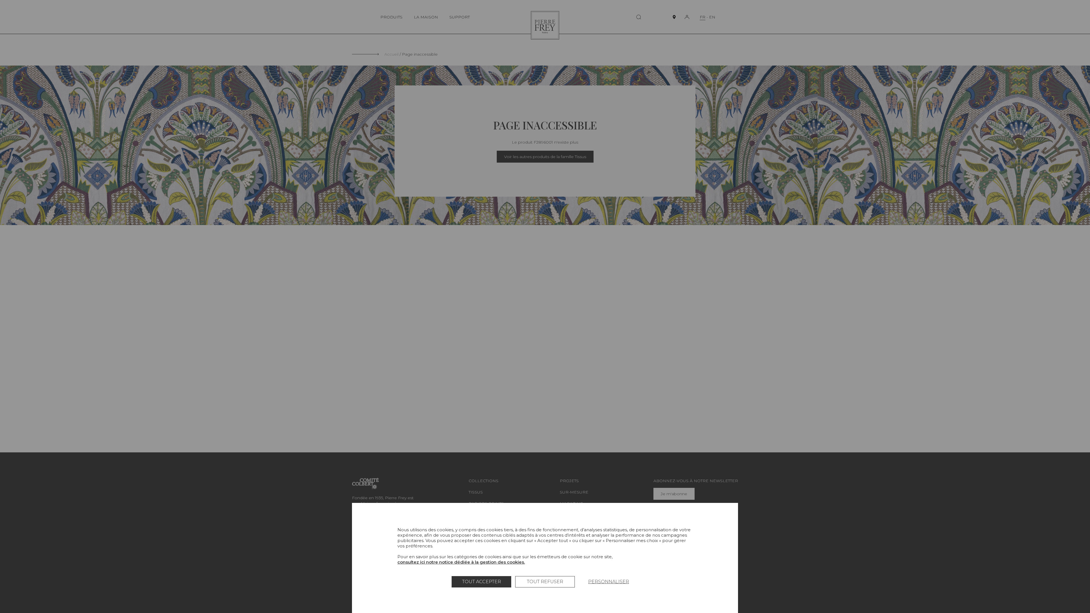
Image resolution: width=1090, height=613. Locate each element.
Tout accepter (481, 581)
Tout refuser (545, 581)
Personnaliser (608, 581)
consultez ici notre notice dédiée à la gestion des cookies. (461, 562)
